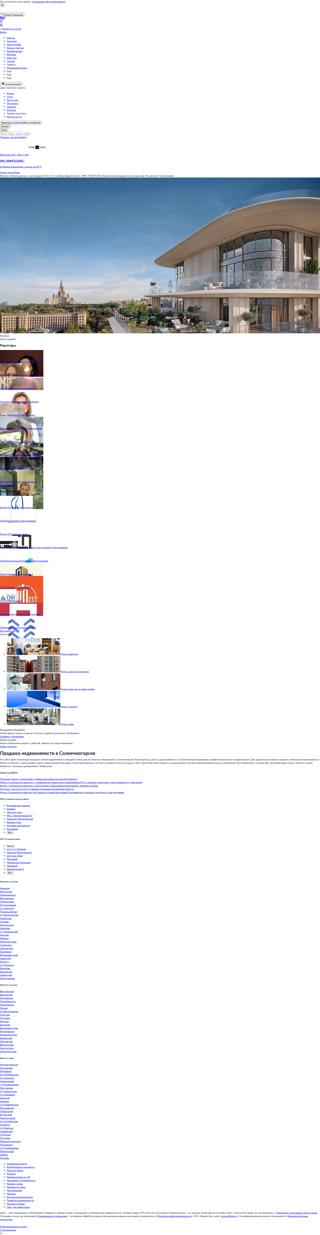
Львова (4, 1154)
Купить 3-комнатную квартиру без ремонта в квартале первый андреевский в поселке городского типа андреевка (62, 792)
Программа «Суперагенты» (21, 1180)
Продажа (12, 41)
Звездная (5, 1098)
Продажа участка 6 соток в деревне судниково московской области (37, 789)
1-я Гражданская (9, 931)
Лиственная (6, 1068)
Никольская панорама (19, 862)
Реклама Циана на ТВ (18, 1177)
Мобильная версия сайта (13, 1226)
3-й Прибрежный (9, 1148)
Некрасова (6, 918)
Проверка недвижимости (20, 1200)
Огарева (4, 921)
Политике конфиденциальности (174, 1216)
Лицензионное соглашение (52, 1216)
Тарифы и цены (15, 1183)
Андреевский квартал (18, 825)
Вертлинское (7, 991)
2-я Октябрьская (9, 1121)
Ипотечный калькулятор (20, 1197)
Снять (10, 96)
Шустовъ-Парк (15, 855)
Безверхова (6, 1038)
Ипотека (11, 54)
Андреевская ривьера (18, 805)
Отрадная (5, 1134)
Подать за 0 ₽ (14, 116)
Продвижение (14, 1190)
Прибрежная (7, 901)
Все (10, 832)
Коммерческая (14, 51)
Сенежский (6, 975)
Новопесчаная (7, 1118)
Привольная (6, 1111)
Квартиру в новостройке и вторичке (20, 122)
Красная (4, 935)
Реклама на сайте (16, 1187)
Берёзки (11, 808)
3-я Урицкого (7, 908)
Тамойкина (6, 951)
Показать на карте (10, 137)
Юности (4, 961)
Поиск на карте (15, 1170)
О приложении (8, 1229)
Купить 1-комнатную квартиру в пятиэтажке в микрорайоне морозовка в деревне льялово (49, 785)
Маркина (5, 888)
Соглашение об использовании (48, 1)
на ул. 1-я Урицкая (16, 849)
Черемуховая (7, 1081)
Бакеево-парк (14, 822)
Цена (4, 129)
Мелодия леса (14, 812)
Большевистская (9, 955)
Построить (12, 103)
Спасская (5, 1014)
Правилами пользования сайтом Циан (296, 1212)
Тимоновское (7, 1004)
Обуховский (6, 948)
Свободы (5, 1124)
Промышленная (8, 911)
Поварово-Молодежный (20, 818)
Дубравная (6, 1071)
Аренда (11, 37)
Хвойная (4, 1101)
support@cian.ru (229, 1216)
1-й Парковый (7, 1094)
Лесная (4, 1008)
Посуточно (12, 100)
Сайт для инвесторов (18, 1207)
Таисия (10, 845)
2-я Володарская (9, 915)
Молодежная (7, 1031)
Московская (6, 998)
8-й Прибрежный (9, 1074)
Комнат (5, 126)
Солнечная (6, 945)
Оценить (11, 106)
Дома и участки (15, 47)
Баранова (5, 968)
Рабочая (4, 938)
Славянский (6, 1131)
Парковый (12, 859)
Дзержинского (8, 895)
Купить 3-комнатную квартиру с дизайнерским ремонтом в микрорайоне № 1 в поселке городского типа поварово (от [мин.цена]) (71, 782)
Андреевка (12, 828)
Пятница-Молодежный (19, 852)
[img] (37, 154)
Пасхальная (6, 1144)
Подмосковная (8, 905)
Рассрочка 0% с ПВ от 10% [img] (14, 154)
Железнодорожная (10, 1141)
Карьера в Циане (16, 1203)
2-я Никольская (8, 1091)
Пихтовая (5, 1138)
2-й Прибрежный (9, 1104)
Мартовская (6, 1088)
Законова (5, 928)
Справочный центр (17, 1163)
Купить (10, 93)
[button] (160, 163)
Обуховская (6, 1041)
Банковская (6, 971)
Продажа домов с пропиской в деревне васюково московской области (38, 779)
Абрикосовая (7, 1151)
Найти (23, 137)
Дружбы (4, 1158)
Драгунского (7, 925)
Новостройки (14, 44)
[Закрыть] (2, 5)
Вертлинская (7, 898)
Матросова (6, 891)
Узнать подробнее (10, 172)
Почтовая (5, 1018)
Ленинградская (8, 941)
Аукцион (11, 1173)
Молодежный (7, 978)
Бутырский (6, 1114)
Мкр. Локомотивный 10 (19, 815)
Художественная (9, 1064)
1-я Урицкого (7, 965)
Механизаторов (8, 1034)
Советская (5, 958)
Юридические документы (21, 1167)
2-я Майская (6, 1128)
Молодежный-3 (15, 869)
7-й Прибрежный (9, 1084)
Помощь (11, 1193)
